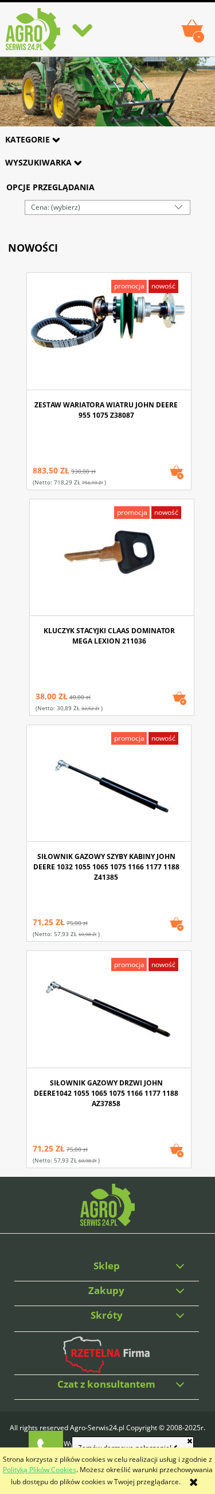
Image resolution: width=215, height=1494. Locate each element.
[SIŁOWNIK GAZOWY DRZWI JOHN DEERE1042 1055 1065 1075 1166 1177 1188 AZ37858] (109, 1010)
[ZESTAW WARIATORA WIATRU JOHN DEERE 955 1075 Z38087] (109, 332)
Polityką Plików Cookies (39, 1469)
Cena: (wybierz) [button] (55, 207)
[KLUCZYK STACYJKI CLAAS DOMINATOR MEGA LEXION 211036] (112, 558)
